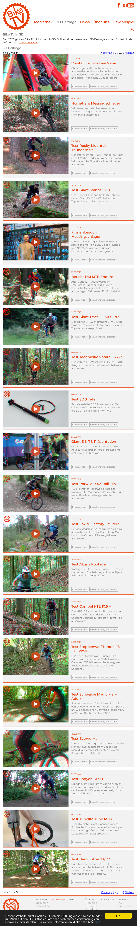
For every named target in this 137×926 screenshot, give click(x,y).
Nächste (129, 52)
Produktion (91, 902)
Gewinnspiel (123, 22)
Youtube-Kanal (28, 42)
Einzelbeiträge (43, 906)
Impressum (124, 899)
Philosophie (91, 906)
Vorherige (106, 52)
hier (97, 922)
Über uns (101, 22)
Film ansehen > (79, 86)
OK (118, 916)
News (85, 22)
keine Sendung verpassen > (103, 86)
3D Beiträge (66, 22)
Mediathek (43, 22)
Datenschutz (124, 906)
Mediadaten (91, 909)
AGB (120, 902)
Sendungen (42, 902)
